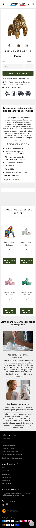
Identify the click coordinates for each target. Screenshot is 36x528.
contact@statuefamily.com (15, 495)
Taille (4, 62)
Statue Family (11, 518)
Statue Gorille (15, 179)
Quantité (27, 62)
